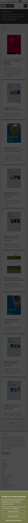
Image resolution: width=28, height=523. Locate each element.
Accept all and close (13, 511)
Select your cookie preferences (14, 520)
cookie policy (15, 508)
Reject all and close (13, 516)
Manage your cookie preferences (14, 496)
